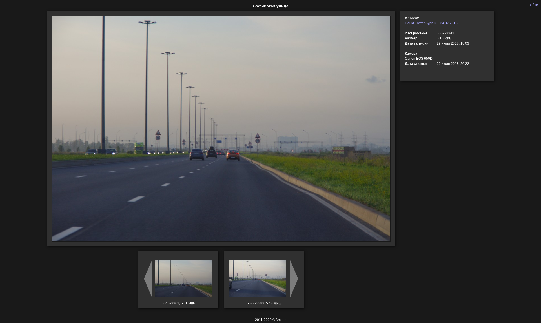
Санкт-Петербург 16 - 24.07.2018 (431, 23)
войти (533, 5)
